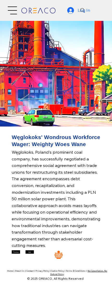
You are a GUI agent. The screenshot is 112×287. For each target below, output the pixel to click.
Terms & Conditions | (77, 271)
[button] (16, 252)
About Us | (20, 271)
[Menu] (12, 10)
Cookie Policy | (58, 271)
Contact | (30, 271)
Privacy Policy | (43, 271)
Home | (11, 271)
